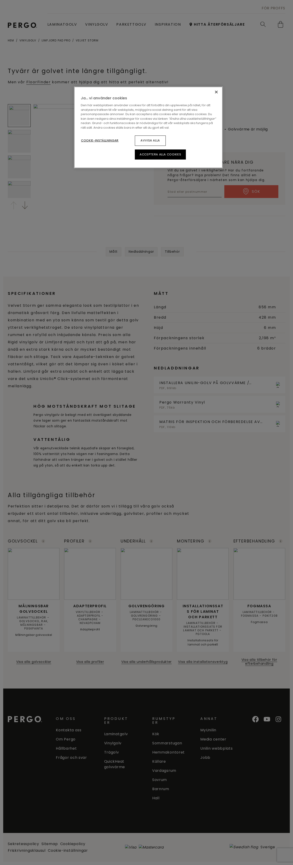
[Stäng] (216, 92)
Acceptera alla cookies (160, 154)
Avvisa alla (150, 140)
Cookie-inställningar (100, 140)
